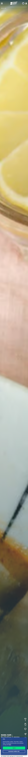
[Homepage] (14, 3)
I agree (14, 748)
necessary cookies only (14, 751)
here (10, 744)
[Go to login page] (26, 3)
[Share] (25, 734)
